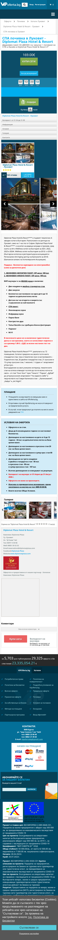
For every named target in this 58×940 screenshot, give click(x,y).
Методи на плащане (13, 709)
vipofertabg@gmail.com (32, 739)
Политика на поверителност (37, 680)
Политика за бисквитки (14, 685)
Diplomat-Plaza (18, 551)
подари (31, 102)
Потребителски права (13, 679)
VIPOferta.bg (24, 670)
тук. (30, 917)
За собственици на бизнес (15, 703)
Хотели (37, 670)
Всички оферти (11, 691)
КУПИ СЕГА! (29, 61)
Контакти (6, 137)
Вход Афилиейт (39, 714)
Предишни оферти (41, 691)
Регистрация (40, 4)
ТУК (22, 412)
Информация (7, 124)
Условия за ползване (42, 703)
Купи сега (15, 639)
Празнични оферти (12, 697)
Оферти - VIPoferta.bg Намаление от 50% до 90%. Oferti (10, 5)
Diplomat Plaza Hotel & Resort (18, 530)
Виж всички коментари (27, 629)
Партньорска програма (14, 714)
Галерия (5, 133)
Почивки (37, 697)
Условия (5, 129)
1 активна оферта (27, 175)
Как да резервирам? (29, 73)
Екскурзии (37, 709)
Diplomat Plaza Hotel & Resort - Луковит (20, 116)
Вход (32, 4)
